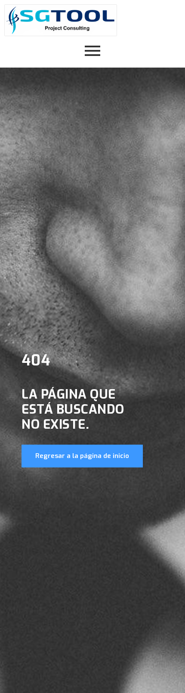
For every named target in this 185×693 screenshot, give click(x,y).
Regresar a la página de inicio (82, 456)
